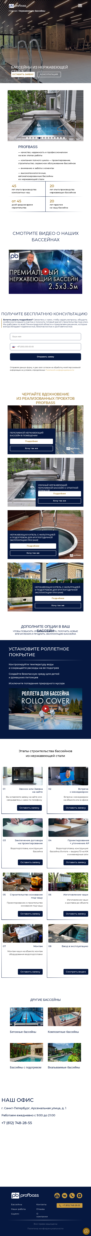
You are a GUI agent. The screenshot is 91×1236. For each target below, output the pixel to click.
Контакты (41, 1204)
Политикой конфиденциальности (60, 370)
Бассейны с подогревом (25, 1067)
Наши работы (18, 1209)
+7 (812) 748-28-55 (16, 1123)
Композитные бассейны (63, 1031)
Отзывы (40, 1209)
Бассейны (16, 1204)
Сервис (15, 1214)
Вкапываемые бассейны (64, 1067)
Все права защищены (45, 1224)
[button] (49, 74)
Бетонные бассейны (23, 1031)
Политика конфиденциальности (45, 1228)
